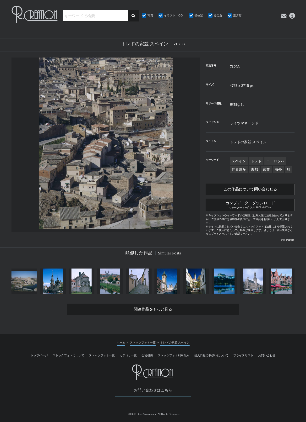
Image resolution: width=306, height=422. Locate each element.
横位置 (198, 15)
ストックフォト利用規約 (173, 355)
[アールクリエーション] (35, 14)
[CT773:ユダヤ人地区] (138, 281)
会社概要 (147, 355)
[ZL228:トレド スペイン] (24, 281)
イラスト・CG (173, 15)
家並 (266, 169)
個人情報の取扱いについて (211, 355)
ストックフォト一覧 (102, 355)
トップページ (39, 355)
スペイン (239, 161)
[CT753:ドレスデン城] (53, 281)
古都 (254, 169)
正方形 (237, 15)
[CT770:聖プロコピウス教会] (81, 281)
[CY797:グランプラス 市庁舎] (253, 281)
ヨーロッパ (275, 161)
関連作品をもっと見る (153, 309)
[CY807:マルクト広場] (281, 281)
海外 (278, 169)
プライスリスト (243, 355)
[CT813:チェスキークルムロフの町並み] (195, 281)
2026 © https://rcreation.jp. (142, 414)
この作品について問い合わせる (250, 189)
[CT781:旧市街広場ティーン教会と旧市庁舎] (167, 281)
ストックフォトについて (68, 355)
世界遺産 (239, 169)
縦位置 (218, 15)
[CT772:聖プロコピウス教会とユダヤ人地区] (110, 281)
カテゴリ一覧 (128, 355)
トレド (256, 161)
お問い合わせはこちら (153, 390)
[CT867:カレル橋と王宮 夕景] (224, 281)
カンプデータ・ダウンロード (250, 205)
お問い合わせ (266, 355)
